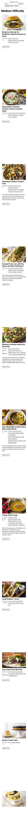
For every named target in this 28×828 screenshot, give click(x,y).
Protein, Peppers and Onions (15, 272)
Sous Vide (15, 42)
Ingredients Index (9, 5)
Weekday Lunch (22, 440)
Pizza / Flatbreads (21, 352)
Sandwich (10, 42)
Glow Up (18, 113)
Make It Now (6, 46)
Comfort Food (11, 113)
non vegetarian (20, 40)
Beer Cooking (11, 348)
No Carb (19, 521)
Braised (10, 38)
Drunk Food (15, 38)
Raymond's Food (14, 2)
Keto (19, 519)
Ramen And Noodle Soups (14, 437)
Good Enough (19, 268)
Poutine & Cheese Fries (14, 191)
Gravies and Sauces (13, 519)
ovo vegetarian (11, 435)
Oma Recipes (20, 115)
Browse (16, 5)
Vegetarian (14, 117)
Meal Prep (22, 113)
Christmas (10, 517)
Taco (9, 605)
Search (21, 3)
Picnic (9, 117)
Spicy (21, 191)
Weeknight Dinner (22, 354)
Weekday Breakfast (13, 440)
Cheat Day (10, 185)
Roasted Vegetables (13, 525)
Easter (15, 517)
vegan (9, 439)
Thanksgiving (22, 525)
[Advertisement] (14, 818)
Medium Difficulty (12, 40)
